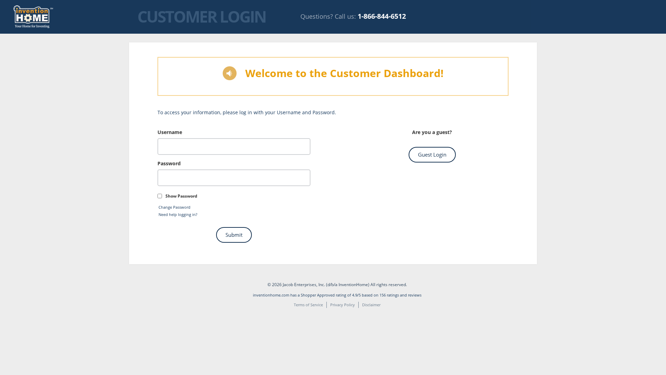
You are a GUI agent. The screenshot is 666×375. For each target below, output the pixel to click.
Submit (233, 234)
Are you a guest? (432, 132)
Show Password (181, 196)
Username (169, 132)
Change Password (174, 207)
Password (169, 163)
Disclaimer (371, 304)
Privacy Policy (342, 304)
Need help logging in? (178, 214)
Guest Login (432, 154)
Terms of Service (308, 304)
